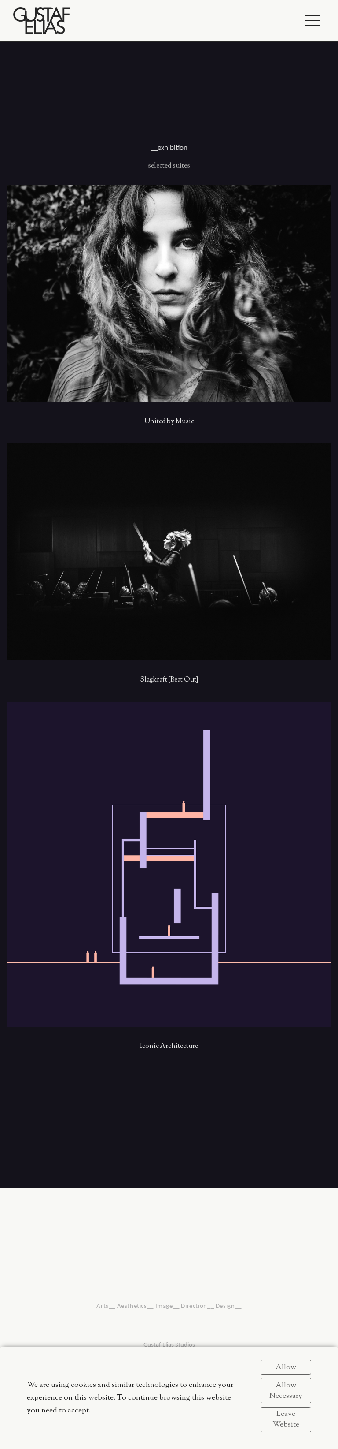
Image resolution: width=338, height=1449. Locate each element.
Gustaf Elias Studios (169, 1345)
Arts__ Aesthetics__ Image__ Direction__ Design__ (168, 1306)
